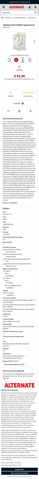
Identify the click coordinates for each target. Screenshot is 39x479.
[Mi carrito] (35, 7)
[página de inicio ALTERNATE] (16, 7)
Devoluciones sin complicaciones (17, 2)
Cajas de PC (32, 17)
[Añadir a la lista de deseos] (8, 111)
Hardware (8, 17)
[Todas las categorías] (4, 7)
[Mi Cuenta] (30, 7)
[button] (4, 41)
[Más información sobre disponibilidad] (22, 103)
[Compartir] (30, 111)
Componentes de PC (19, 17)
